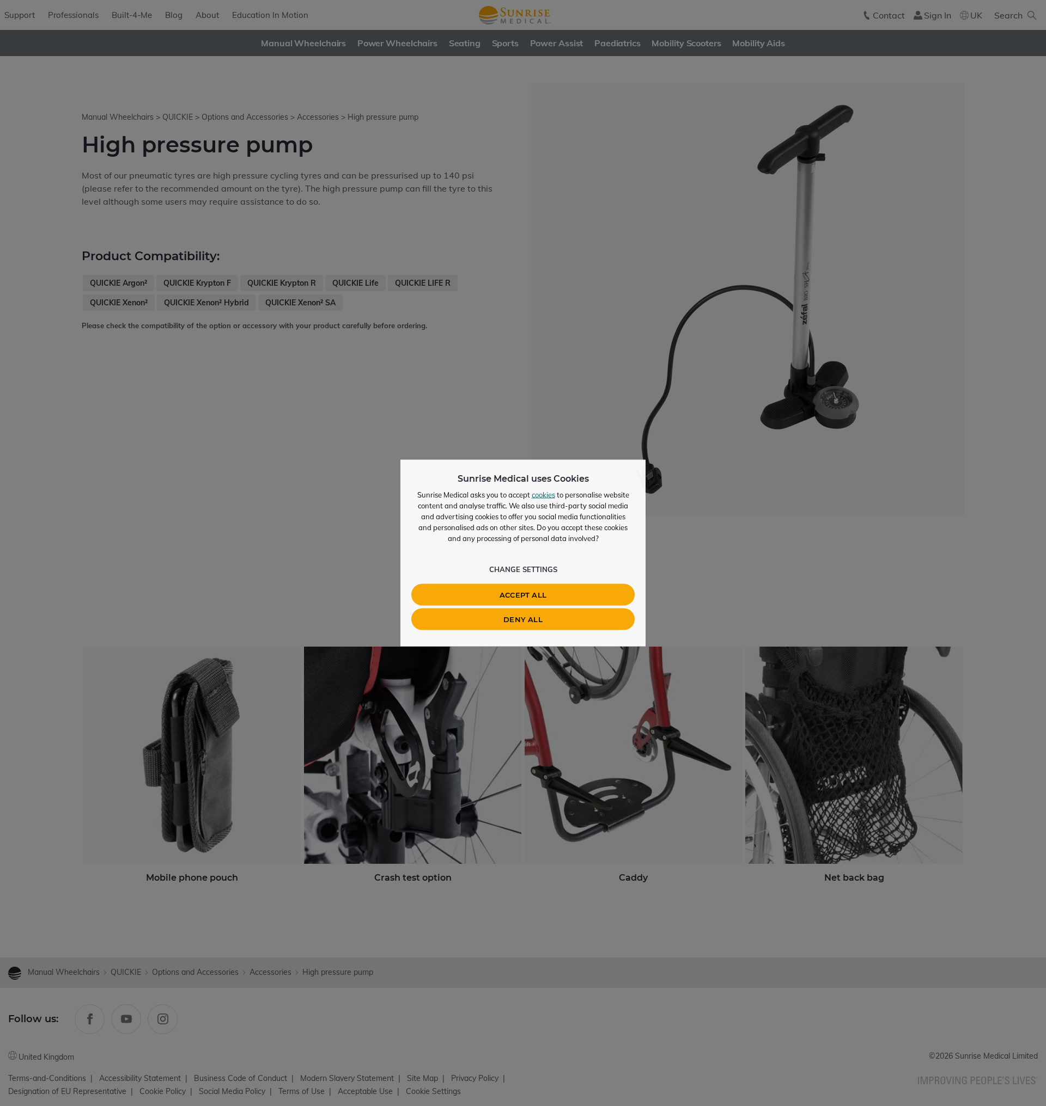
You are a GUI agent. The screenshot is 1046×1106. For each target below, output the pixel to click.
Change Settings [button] (523, 569)
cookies (543, 494)
